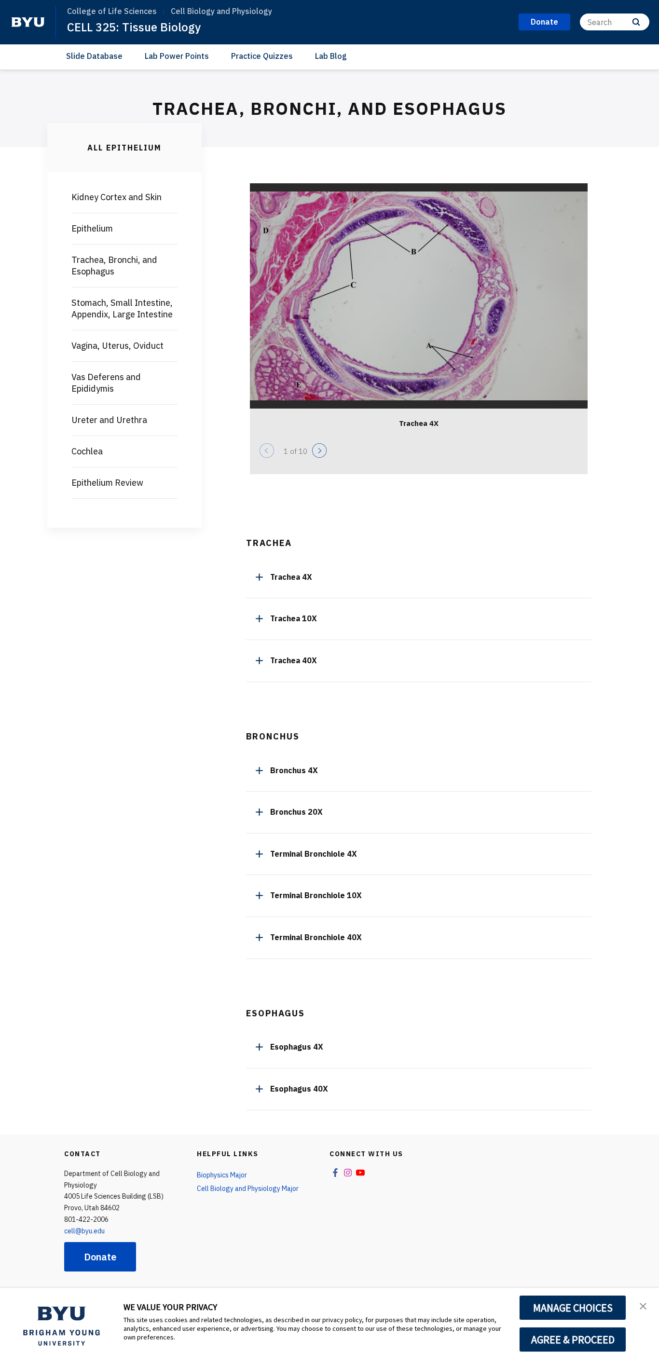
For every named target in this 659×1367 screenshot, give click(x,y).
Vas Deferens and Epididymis (106, 382)
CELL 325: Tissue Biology (134, 27)
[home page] (28, 22)
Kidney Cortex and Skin (116, 197)
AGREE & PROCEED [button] (573, 1339)
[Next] (319, 450)
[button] (643, 1305)
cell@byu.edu (84, 1231)
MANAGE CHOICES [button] (573, 1307)
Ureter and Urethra (109, 419)
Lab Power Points (177, 56)
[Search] (636, 22)
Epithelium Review (107, 482)
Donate (100, 1256)
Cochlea (87, 451)
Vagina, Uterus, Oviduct (117, 345)
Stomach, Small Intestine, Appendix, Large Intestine (122, 308)
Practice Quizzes (262, 56)
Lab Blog (331, 56)
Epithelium (92, 228)
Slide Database (94, 56)
